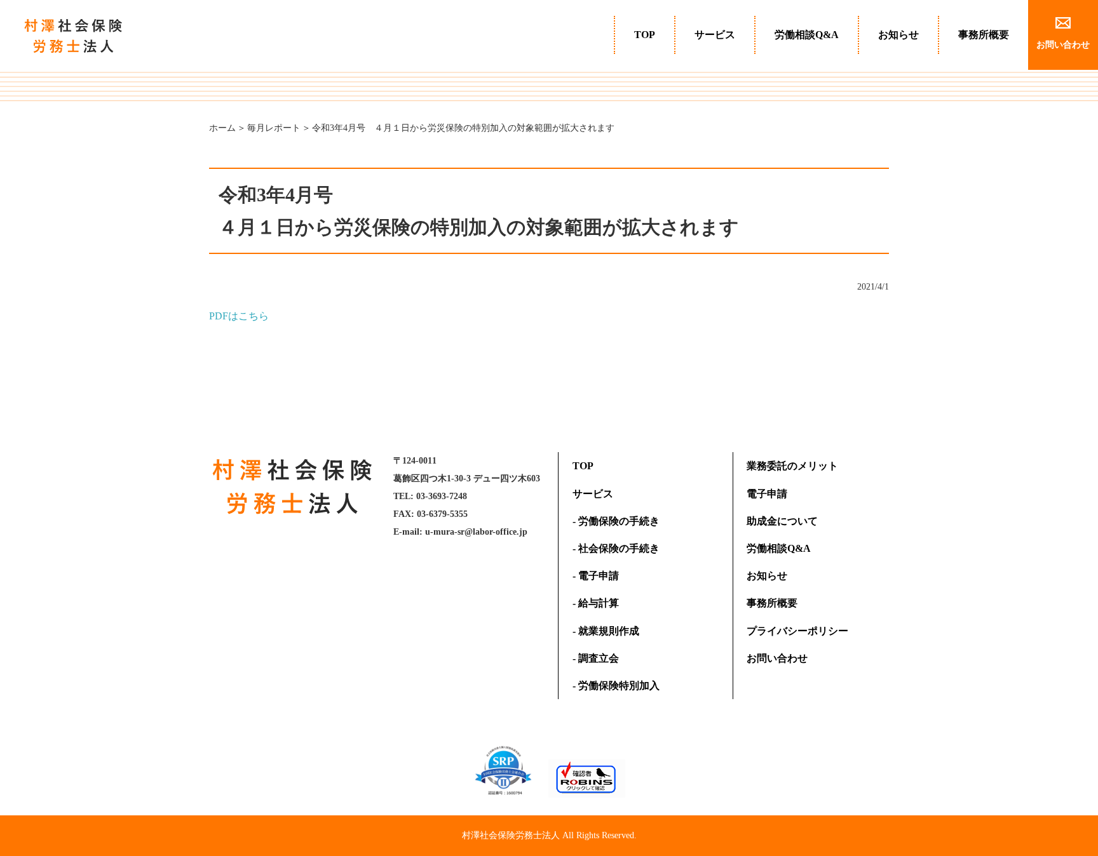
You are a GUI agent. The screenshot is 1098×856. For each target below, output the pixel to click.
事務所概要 (983, 34)
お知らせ (898, 34)
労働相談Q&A (807, 34)
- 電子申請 (596, 575)
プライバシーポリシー (797, 630)
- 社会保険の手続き (616, 548)
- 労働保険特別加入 (616, 685)
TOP (644, 34)
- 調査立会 (596, 658)
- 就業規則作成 (606, 630)
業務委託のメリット (792, 465)
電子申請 (767, 493)
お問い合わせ (777, 658)
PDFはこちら (239, 316)
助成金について (782, 521)
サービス (715, 34)
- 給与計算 (596, 603)
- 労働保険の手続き (616, 521)
